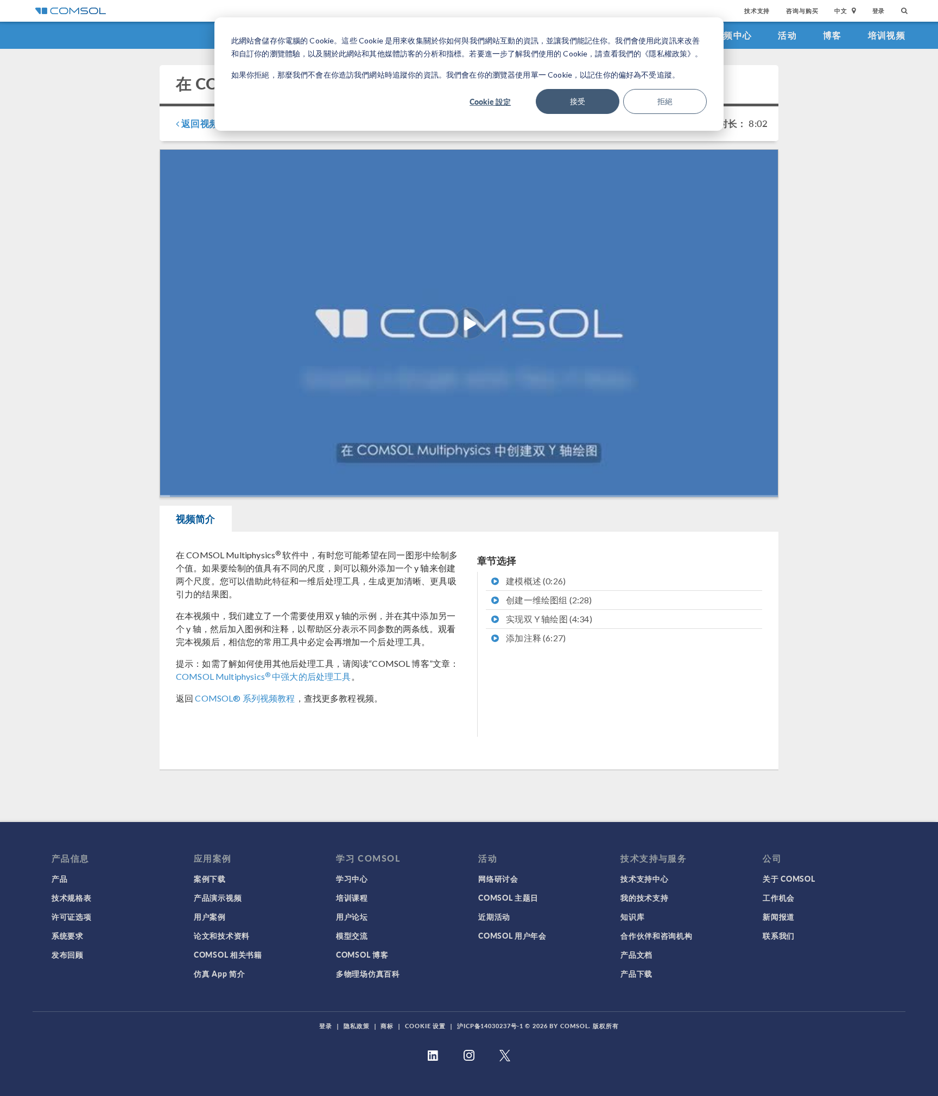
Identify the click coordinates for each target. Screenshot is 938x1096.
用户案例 (210, 916)
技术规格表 (72, 897)
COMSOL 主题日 (508, 897)
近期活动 (494, 916)
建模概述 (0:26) (535, 581)
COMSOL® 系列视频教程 (245, 698)
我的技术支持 (644, 897)
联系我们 (779, 935)
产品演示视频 (218, 897)
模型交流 (352, 935)
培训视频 (886, 35)
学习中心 (352, 878)
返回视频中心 (208, 123)
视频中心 (733, 35)
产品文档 (636, 954)
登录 (878, 11)
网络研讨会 (498, 878)
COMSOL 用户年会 (512, 935)
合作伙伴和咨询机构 (656, 935)
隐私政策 (357, 1026)
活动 (787, 35)
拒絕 (665, 101)
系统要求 (68, 935)
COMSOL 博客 (362, 954)
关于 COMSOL (789, 878)
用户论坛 (352, 916)
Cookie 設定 (490, 101)
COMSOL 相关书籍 (228, 954)
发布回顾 (68, 954)
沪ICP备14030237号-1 (490, 1026)
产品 (59, 878)
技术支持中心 (644, 878)
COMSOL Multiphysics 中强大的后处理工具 (263, 676)
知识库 (632, 916)
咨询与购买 (802, 11)
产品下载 (636, 973)
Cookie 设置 (425, 1026)
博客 (832, 35)
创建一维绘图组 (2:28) (548, 600)
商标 (387, 1026)
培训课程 (352, 897)
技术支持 (757, 11)
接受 (577, 101)
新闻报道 (779, 916)
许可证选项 (72, 916)
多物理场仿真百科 (368, 973)
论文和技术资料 (222, 935)
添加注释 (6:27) (535, 638)
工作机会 (779, 897)
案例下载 (210, 878)
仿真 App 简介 (219, 973)
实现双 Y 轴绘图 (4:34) (548, 619)
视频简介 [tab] (196, 518)
